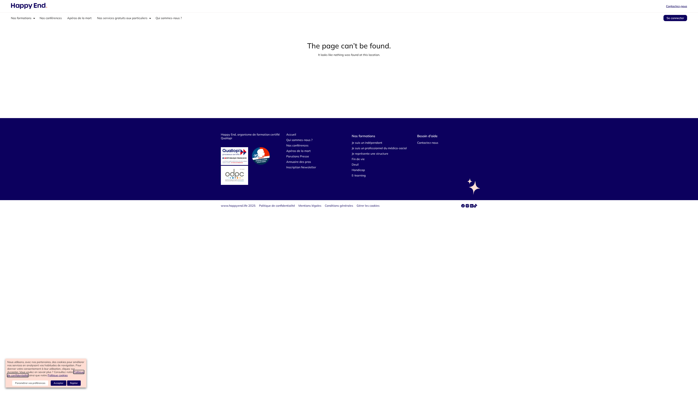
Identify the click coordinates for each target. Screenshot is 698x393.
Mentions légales (309, 205)
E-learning (359, 175)
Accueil (291, 134)
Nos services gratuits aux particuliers (122, 18)
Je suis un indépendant (367, 142)
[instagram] (468, 206)
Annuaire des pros (298, 162)
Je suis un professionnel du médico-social (379, 148)
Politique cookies (58, 375)
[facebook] (463, 206)
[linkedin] (472, 206)
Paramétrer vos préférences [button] (30, 383)
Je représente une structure (370, 153)
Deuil (355, 164)
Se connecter (675, 18)
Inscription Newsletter (301, 167)
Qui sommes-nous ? (169, 18)
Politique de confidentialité (277, 205)
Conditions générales (339, 205)
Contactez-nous (676, 6)
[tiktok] (475, 206)
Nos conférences (51, 18)
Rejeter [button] (74, 383)
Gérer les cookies (368, 205)
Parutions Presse (297, 156)
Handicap (358, 170)
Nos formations (21, 18)
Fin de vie (358, 159)
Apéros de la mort (79, 18)
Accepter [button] (58, 383)
